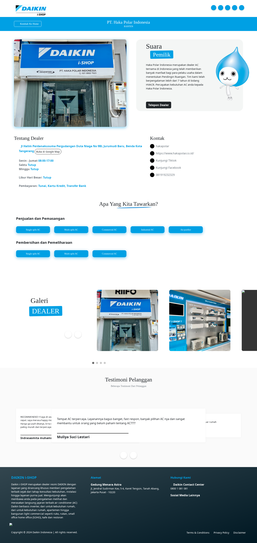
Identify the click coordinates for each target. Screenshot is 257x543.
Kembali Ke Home (29, 24)
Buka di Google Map (48, 151)
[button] (93, 363)
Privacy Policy (221, 532)
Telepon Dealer (158, 105)
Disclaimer (239, 532)
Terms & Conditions (198, 532)
